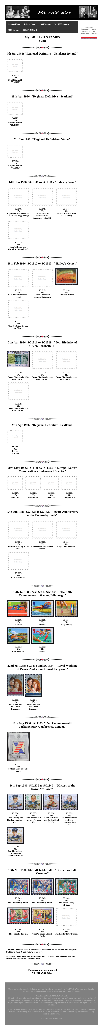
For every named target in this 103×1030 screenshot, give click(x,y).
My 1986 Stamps (62, 24)
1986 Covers (13, 30)
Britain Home (30, 24)
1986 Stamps (45, 24)
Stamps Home (14, 24)
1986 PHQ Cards (30, 30)
